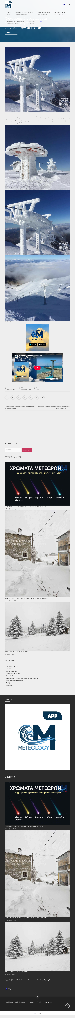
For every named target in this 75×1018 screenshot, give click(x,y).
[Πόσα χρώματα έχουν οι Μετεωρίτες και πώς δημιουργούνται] (37, 484)
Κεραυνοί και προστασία (13, 673)
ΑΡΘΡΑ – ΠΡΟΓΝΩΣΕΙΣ (43, 13)
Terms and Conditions (59, 980)
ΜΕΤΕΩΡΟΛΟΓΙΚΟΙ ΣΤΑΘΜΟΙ (15, 22)
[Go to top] (37, 996)
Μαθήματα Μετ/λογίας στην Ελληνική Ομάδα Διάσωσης (22, 678)
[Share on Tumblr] (24, 397)
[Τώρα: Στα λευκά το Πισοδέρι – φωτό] (37, 626)
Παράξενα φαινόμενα (12, 683)
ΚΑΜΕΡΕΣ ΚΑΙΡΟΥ (59, 13)
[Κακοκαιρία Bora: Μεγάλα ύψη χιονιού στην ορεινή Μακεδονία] (37, 553)
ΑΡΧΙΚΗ (9, 13)
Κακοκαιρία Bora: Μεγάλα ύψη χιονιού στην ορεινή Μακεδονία (26, 598)
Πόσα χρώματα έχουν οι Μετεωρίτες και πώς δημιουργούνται (25, 506)
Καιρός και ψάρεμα (11, 671)
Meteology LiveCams (11, 389)
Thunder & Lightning (12, 666)
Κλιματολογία (9, 676)
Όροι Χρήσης (48, 980)
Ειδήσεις (38, 389)
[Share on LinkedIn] (18, 397)
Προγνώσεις (9, 685)
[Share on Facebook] (7, 397)
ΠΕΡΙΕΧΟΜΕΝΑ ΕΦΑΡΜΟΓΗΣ (24, 13)
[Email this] (42, 397)
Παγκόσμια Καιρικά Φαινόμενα (14, 680)
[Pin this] (36, 397)
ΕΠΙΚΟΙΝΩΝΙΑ (32, 22)
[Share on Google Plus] (30, 397)
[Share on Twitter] (13, 397)
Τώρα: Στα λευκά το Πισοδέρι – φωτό (17, 651)
